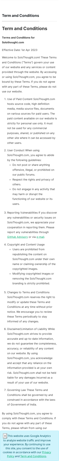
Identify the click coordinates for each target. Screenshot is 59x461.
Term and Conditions (33, 456)
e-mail (40, 237)
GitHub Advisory (17, 237)
